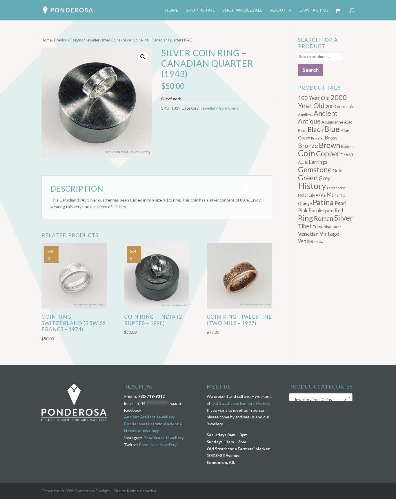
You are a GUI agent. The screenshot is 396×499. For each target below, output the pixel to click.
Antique (309, 121)
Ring (305, 217)
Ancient (325, 113)
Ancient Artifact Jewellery (149, 416)
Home (172, 10)
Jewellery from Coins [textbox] (319, 399)
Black (316, 129)
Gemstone (315, 169)
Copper (328, 153)
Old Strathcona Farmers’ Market (240, 403)
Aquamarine (332, 121)
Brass (331, 138)
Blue (331, 129)
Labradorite (336, 188)
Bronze (308, 145)
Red (339, 210)
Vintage (329, 233)
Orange (305, 203)
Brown (329, 145)
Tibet (305, 226)
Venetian (308, 234)
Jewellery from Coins (103, 40)
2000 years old (340, 106)
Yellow (318, 242)
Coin (306, 153)
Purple (315, 210)
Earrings (318, 162)
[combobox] (321, 397)
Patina (323, 202)
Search (310, 70)
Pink (303, 210)
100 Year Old (314, 98)
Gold (337, 170)
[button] (143, 57)
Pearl (340, 203)
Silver (343, 217)
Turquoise (322, 226)
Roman (323, 218)
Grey (324, 178)
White (305, 241)
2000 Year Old (322, 101)
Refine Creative (142, 490)
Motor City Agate (312, 195)
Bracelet (317, 138)
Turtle (336, 227)
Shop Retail (200, 10)
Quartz (329, 211)
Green (308, 177)
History (312, 186)
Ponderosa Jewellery (163, 437)
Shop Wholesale (242, 10)
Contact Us (314, 10)
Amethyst (305, 114)
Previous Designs (68, 40)
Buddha (348, 146)
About (278, 10)
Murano (336, 194)
